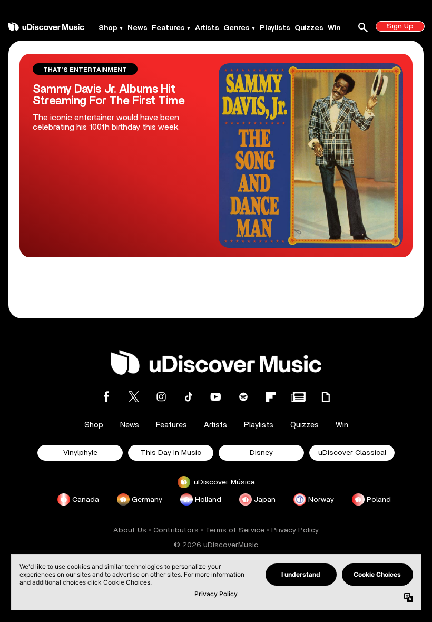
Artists (207, 28)
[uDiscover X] (133, 396)
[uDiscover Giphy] (325, 396)
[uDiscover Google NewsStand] (298, 396)
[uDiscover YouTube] (216, 396)
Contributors (176, 530)
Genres (236, 28)
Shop (108, 28)
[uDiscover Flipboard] (270, 396)
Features (168, 28)
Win (334, 28)
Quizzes (308, 28)
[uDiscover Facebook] (106, 396)
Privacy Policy (295, 530)
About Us (129, 530)
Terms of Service (234, 530)
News (137, 28)
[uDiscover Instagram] (161, 396)
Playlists (275, 28)
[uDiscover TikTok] (188, 396)
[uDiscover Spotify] (243, 396)
